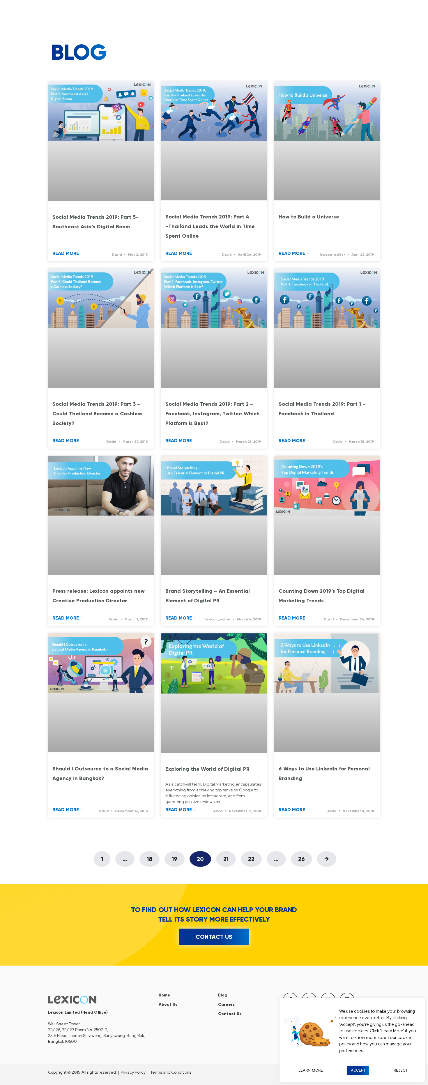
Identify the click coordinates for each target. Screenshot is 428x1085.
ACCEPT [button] (358, 1070)
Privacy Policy (133, 1072)
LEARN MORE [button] (310, 1070)
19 (178, 856)
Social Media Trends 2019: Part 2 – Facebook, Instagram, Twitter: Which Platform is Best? (212, 413)
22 (255, 856)
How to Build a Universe (309, 217)
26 (305, 856)
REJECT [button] (401, 1070)
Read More (66, 253)
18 (153, 856)
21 (229, 856)
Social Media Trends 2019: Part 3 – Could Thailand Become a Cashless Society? (97, 413)
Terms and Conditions (170, 1072)
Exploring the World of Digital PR (207, 769)
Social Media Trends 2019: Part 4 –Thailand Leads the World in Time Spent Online (210, 226)
